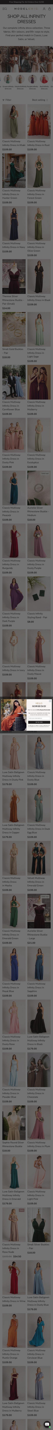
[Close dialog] (50, 701)
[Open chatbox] (47, 1424)
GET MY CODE (39, 722)
